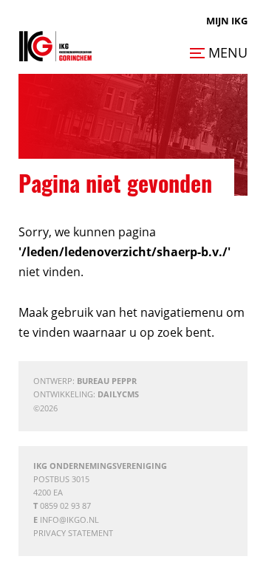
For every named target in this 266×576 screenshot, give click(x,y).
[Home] (55, 46)
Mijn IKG (227, 20)
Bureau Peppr (107, 380)
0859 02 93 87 (65, 505)
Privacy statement (73, 532)
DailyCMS (118, 394)
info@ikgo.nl (69, 519)
